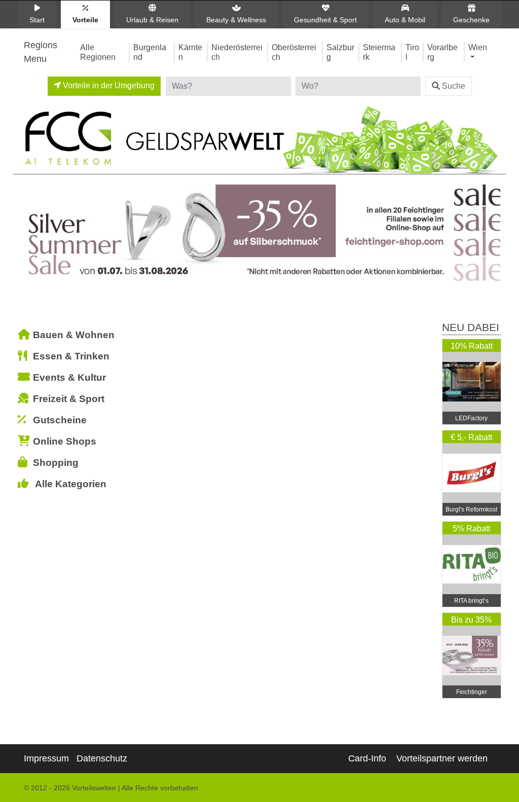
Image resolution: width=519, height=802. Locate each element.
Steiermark (379, 52)
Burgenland (149, 52)
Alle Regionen (98, 52)
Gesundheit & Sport (325, 20)
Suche (453, 86)
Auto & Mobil (405, 20)
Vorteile (85, 20)
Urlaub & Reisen (152, 20)
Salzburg (340, 52)
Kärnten (190, 52)
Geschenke (471, 20)
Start (37, 20)
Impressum (46, 758)
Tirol (412, 52)
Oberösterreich (294, 52)
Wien (477, 47)
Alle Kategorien (70, 484)
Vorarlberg (442, 52)
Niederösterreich (237, 52)
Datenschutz (102, 758)
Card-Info (367, 758)
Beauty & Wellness (236, 20)
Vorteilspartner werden (442, 758)
